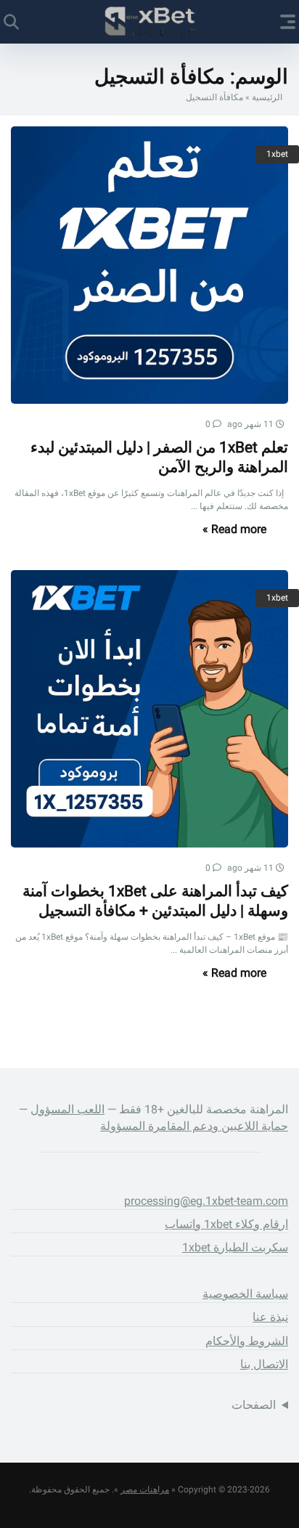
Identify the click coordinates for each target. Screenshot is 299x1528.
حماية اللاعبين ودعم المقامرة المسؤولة (194, 1126)
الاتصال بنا (264, 1364)
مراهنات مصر (144, 1489)
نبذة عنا (270, 1317)
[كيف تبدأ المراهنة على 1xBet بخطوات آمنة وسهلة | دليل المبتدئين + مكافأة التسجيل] (149, 709)
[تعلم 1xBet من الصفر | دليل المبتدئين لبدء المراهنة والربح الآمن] (149, 265)
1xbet (277, 154)
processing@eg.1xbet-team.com (206, 1201)
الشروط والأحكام (246, 1341)
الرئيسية (267, 97)
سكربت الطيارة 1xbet (235, 1247)
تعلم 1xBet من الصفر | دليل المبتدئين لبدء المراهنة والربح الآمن (159, 457)
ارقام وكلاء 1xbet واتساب (226, 1224)
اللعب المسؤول (67, 1109)
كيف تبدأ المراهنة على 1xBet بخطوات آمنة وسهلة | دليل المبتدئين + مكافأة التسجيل (155, 900)
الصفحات (254, 1405)
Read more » (234, 529)
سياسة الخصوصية (245, 1294)
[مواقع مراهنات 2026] (150, 21)
